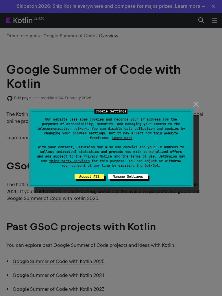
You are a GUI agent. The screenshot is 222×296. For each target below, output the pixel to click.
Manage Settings (128, 176)
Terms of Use (142, 156)
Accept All (89, 176)
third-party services (69, 161)
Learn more (122, 138)
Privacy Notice (98, 156)
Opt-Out (152, 165)
